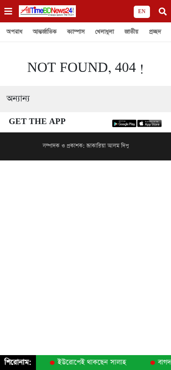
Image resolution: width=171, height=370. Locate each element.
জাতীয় (132, 32)
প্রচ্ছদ (155, 32)
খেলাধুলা (104, 32)
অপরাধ (14, 32)
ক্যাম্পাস (76, 32)
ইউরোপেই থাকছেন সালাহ (91, 362)
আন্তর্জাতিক (45, 32)
